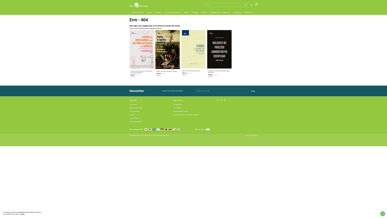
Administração (215, 12)
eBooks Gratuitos (138, 12)
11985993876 (177, 108)
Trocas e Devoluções (135, 121)
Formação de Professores (172, 12)
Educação (158, 12)
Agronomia (226, 12)
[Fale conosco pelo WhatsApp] (382, 213)
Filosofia (204, 12)
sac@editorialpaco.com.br (180, 111)
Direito (186, 12)
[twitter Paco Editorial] (224, 100)
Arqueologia (237, 12)
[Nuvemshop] (251, 136)
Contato (132, 115)
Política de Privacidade (136, 108)
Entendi (22, 214)
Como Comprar (134, 118)
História (149, 12)
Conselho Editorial (135, 111)
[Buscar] (245, 5)
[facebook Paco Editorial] (221, 100)
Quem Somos (133, 104)
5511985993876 (177, 104)
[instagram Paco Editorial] (217, 100)
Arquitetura (248, 12)
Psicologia (195, 12)
